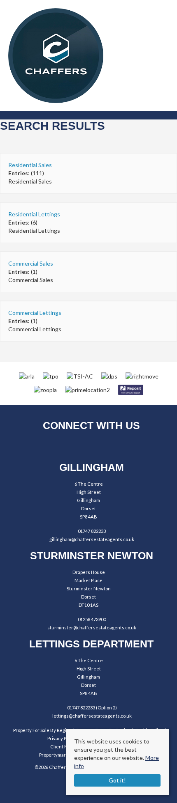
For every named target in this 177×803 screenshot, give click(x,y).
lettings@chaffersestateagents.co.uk (92, 715)
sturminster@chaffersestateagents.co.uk (91, 627)
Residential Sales (30, 164)
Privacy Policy (61, 738)
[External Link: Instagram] (88, 446)
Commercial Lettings (34, 312)
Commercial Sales (30, 263)
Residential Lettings (34, 214)
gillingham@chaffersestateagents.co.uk (91, 539)
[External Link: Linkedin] (111, 446)
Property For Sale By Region (42, 730)
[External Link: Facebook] (66, 446)
